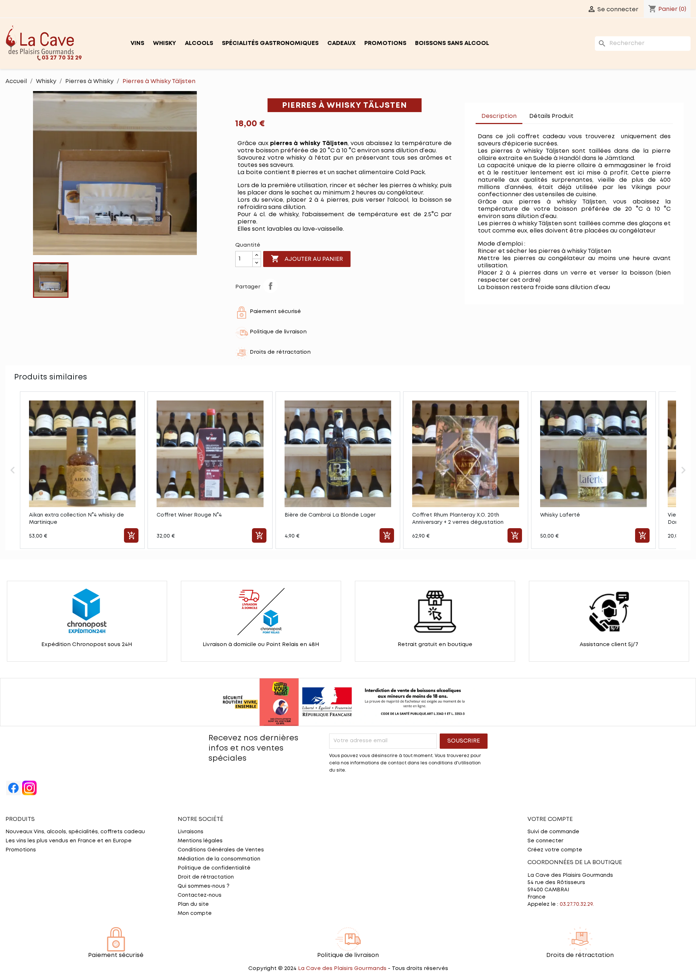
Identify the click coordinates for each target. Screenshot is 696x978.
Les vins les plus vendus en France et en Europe (68, 841)
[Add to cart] (131, 535)
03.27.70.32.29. (577, 904)
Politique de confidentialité (214, 868)
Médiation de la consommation (219, 859)
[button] (12, 470)
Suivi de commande (553, 832)
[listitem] (82, 470)
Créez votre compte (554, 850)
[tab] (586, 113)
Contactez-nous (199, 895)
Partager (270, 286)
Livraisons (190, 832)
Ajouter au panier (307, 258)
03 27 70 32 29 (62, 58)
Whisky (164, 43)
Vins (137, 43)
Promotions (385, 43)
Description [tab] (499, 116)
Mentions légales (200, 841)
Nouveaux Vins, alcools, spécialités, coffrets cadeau (75, 832)
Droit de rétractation (206, 877)
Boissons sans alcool (452, 43)
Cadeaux (341, 43)
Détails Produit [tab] (551, 116)
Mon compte (195, 913)
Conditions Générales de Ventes (221, 850)
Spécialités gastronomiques (270, 43)
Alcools (199, 43)
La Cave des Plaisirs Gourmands (343, 968)
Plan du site (193, 904)
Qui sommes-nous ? (203, 886)
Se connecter (545, 841)
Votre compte (550, 819)
